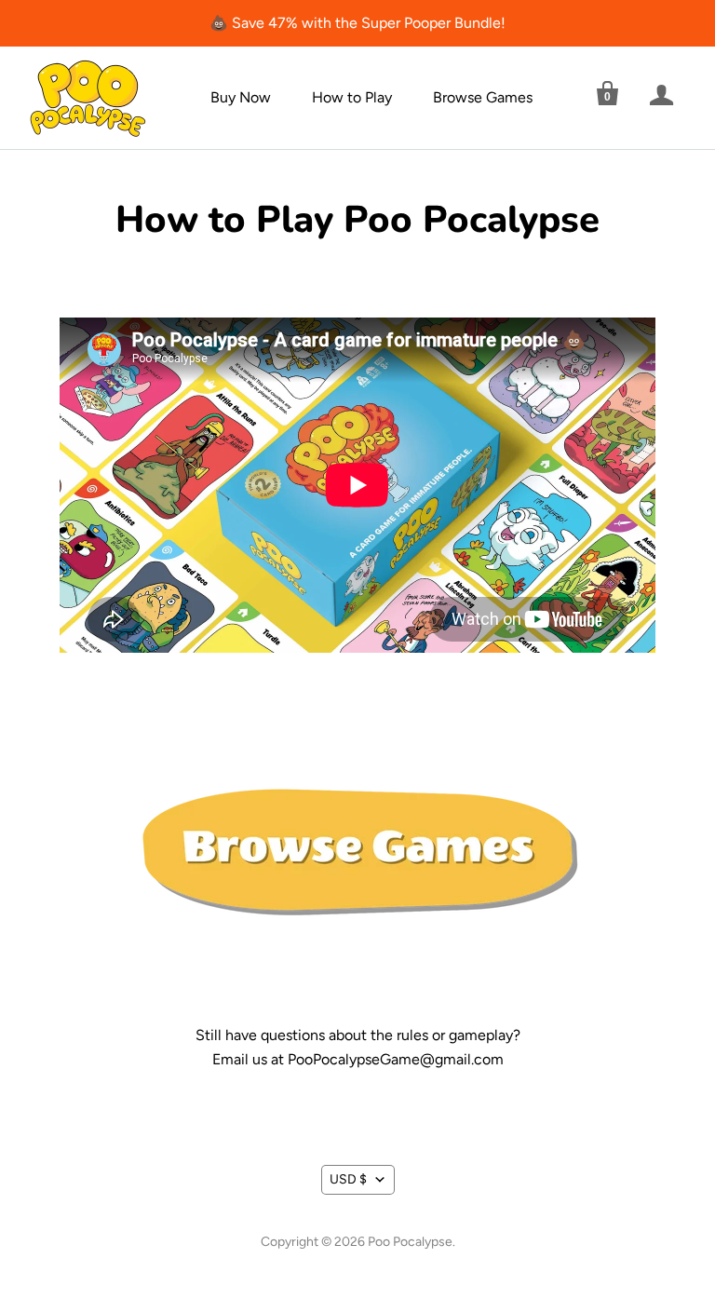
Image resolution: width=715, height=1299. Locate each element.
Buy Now (240, 97)
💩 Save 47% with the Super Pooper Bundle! (357, 23)
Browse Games (483, 97)
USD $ (348, 1179)
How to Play (352, 97)
